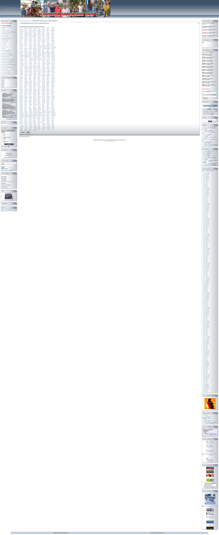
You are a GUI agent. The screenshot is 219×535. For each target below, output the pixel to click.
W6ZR (30, 103)
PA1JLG (39, 29)
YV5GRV (35, 127)
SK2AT (30, 51)
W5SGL (21, 98)
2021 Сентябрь (206, 336)
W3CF (34, 86)
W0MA (52, 77)
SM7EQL (39, 55)
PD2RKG (26, 36)
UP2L (39, 63)
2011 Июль (205, 185)
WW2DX (48, 120)
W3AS (21, 86)
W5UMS (35, 98)
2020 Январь (206, 312)
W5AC (52, 94)
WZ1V (52, 122)
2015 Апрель (206, 243)
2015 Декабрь (206, 252)
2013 (25, 20)
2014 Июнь (205, 230)
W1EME (26, 81)
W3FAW (43, 86)
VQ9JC (34, 75)
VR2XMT (39, 75)
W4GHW (35, 90)
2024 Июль (205, 372)
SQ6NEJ (39, 57)
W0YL (34, 79)
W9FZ (52, 108)
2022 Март (205, 344)
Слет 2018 (206, 135)
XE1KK (34, 123)
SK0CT (52, 49)
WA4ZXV (48, 112)
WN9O (30, 120)
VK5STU (35, 74)
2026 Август (205, 391)
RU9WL (34, 47)
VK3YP (25, 73)
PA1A (39, 27)
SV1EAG (53, 57)
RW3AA (48, 47)
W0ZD (39, 79)
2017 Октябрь (206, 279)
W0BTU (34, 77)
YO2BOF (44, 124)
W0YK (30, 79)
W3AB (48, 85)
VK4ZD (21, 74)
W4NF (43, 92)
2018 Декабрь (206, 297)
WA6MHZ (31, 113)
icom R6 (3, 179)
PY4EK (21, 44)
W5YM (52, 98)
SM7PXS (44, 55)
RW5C (21, 48)
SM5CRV (44, 53)
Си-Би (4, 138)
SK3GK (39, 51)
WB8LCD (22, 116)
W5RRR (53, 97)
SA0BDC (39, 49)
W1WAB (26, 83)
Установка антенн (207, 131)
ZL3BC (39, 129)
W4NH (48, 92)
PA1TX (52, 29)
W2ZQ (43, 85)
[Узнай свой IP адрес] (6, 209)
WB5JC (48, 115)
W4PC (30, 93)
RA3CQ (53, 44)
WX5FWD (40, 122)
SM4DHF (35, 53)
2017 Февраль (206, 268)
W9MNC (30, 109)
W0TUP (48, 78)
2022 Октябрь (206, 350)
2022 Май (205, 347)
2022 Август (205, 349)
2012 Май (205, 198)
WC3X (39, 116)
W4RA (39, 93)
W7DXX (21, 104)
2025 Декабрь (206, 385)
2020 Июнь (205, 318)
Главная (21, 20)
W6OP (30, 101)
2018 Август (205, 291)
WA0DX (21, 111)
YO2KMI (48, 124)
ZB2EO (52, 127)
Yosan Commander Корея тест (210, 132)
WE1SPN (48, 118)
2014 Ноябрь (206, 236)
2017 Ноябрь (206, 280)
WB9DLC (31, 116)
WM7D (21, 120)
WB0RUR (26, 115)
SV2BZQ (39, 59)
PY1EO (30, 42)
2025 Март (205, 379)
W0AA (25, 77)
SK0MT (21, 51)
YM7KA (34, 124)
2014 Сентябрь (206, 234)
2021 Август (205, 335)
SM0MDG (44, 52)
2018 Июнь (205, 289)
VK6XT (52, 74)
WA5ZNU (26, 113)
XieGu (205, 136)
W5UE (30, 98)
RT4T (25, 47)
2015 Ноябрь (206, 250)
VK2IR (30, 71)
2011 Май (205, 183)
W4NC (39, 92)
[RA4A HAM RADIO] (210, 514)
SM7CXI (35, 55)
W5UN (39, 98)
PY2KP (34, 42)
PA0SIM (34, 27)
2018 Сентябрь (206, 293)
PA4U (48, 32)
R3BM (25, 44)
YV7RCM (44, 127)
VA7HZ (43, 66)
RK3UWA (44, 45)
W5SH (25, 98)
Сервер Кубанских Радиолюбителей (207, 421)
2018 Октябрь (206, 294)
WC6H (52, 116)
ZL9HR (21, 130)
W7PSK (39, 104)
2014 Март (205, 226)
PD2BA (52, 34)
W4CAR (48, 89)
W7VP (25, 105)
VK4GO (39, 73)
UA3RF (25, 63)
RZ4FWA (48, 48)
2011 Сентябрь (206, 188)
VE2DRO (31, 67)
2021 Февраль (206, 327)
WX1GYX (26, 122)
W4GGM (26, 90)
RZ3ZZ (39, 48)
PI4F (21, 40)
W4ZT (48, 94)
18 (216, 110)
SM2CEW (26, 53)
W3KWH (30, 88)
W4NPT (53, 92)
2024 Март (205, 367)
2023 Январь (206, 353)
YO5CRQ (22, 126)
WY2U (43, 122)
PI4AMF (30, 38)
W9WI (43, 109)
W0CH (39, 77)
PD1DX (43, 34)
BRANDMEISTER (207, 142)
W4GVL (48, 90)
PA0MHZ (31, 27)
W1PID (39, 82)
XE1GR (30, 123)
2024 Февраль (206, 366)
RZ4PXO (53, 48)
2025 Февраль (206, 377)
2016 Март (205, 256)
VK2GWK (26, 71)
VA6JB (39, 66)
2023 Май (205, 357)
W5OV (34, 97)
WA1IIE (30, 111)
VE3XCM (35, 68)
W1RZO (48, 82)
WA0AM (53, 109)
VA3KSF (26, 66)
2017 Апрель (206, 271)
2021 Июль (205, 334)
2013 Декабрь (206, 222)
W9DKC (48, 108)
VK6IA (39, 74)
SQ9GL (43, 57)
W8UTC (48, 107)
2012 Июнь (205, 199)
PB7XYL (48, 33)
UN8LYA (35, 63)
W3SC (34, 88)
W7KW (30, 104)
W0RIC (34, 78)
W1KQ (48, 81)
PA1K (43, 29)
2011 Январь (206, 178)
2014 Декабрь (206, 238)
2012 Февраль (206, 194)
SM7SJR (48, 55)
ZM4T (30, 130)
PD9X (52, 36)
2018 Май (205, 288)
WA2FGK (44, 111)
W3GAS (53, 86)
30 (212, 113)
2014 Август (205, 233)
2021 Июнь (205, 332)
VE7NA (43, 70)
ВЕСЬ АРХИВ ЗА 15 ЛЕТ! (208, 170)
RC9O (25, 45)
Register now (38, 6)
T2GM (34, 60)
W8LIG (34, 107)
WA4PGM (40, 112)
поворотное (3, 187)
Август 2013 (213, 104)
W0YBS (26, 79)
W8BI (43, 105)
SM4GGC (40, 53)
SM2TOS (31, 53)
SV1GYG (22, 59)
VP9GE (25, 75)
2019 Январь (206, 298)
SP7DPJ (48, 56)
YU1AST (48, 126)
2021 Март (205, 329)
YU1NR (52, 126)
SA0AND (35, 49)
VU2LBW (44, 75)
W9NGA (35, 109)
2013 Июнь (205, 215)
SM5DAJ (48, 53)
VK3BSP (44, 71)
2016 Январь (206, 253)
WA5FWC (53, 112)
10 (31, 20)
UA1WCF (22, 63)
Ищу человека (207, 134)
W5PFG (39, 97)
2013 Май (205, 213)
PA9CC (34, 33)
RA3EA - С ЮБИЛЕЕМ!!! (210, 160)
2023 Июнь (205, 358)
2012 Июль (205, 201)
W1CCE (53, 79)
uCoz (164, 532)
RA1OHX (48, 44)
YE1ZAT (21, 124)
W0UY (21, 79)
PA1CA (21, 29)
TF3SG (34, 62)
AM (4, 142)
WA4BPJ (22, 112)
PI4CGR (39, 38)
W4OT (21, 93)
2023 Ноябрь (206, 362)
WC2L (34, 116)
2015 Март (205, 242)
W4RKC (43, 93)
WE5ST (52, 118)
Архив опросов (10, 145)
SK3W (48, 51)
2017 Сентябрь (206, 277)
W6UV (48, 101)
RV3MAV (44, 47)
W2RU (34, 85)
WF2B (30, 119)
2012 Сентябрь (206, 203)
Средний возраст (210, 164)
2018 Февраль (206, 284)
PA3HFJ (35, 32)
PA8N (30, 33)
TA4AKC (53, 60)
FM (4, 135)
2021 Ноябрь (206, 339)
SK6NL (30, 52)
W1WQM (35, 83)
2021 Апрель (206, 330)
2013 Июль (205, 216)
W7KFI (25, 104)
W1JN (43, 81)
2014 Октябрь (206, 235)
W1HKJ (34, 81)
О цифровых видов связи (209, 144)
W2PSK (52, 83)
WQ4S (34, 120)
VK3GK (52, 71)
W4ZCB (43, 94)
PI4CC (34, 38)
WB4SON (44, 115)
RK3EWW (206, 415)
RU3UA (30, 47)
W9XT (48, 109)
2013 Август (205, 217)
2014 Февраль (206, 225)
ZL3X (52, 129)
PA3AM (39, 30)
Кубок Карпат (206, 141)
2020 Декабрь (206, 325)
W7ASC (34, 103)
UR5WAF (48, 63)
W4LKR (30, 92)
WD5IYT (39, 118)
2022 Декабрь (206, 352)
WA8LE (48, 113)
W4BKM (43, 89)
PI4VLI (48, 40)
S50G (21, 49)
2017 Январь (206, 267)
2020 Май (205, 317)
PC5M (21, 34)
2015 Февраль (206, 240)
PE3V (30, 37)
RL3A (52, 45)
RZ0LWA (31, 48)
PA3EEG (53, 30)
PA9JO (39, 33)
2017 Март (205, 270)
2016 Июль (205, 261)
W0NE (25, 78)
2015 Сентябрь (206, 248)
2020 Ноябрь (206, 323)
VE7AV (25, 70)
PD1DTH (39, 34)
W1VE (21, 83)
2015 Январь (206, 239)
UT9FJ (34, 64)
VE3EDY (44, 67)
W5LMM (48, 96)
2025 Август (205, 382)
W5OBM (30, 97)
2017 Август (205, 276)
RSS (43, 3)
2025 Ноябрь (206, 384)
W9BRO (35, 108)
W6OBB (26, 101)
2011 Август (205, 186)
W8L (30, 107)
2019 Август (205, 306)
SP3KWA (26, 56)
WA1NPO (35, 111)
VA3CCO (22, 66)
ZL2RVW (35, 129)
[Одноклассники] (26, 132)
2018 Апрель (206, 286)
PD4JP (43, 36)
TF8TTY (44, 62)
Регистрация (10, 170)
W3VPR (39, 88)
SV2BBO (35, 59)
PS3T (48, 41)
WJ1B (39, 119)
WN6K (25, 120)
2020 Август (205, 320)
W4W (30, 94)
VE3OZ (21, 68)
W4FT (21, 90)
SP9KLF (26, 57)
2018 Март (205, 285)
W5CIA (25, 96)
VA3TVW (31, 66)
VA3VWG (35, 66)
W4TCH (48, 93)
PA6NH (21, 33)
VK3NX (21, 73)
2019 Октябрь (206, 308)
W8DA (52, 105)
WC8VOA (22, 118)
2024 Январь (206, 364)
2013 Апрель (206, 212)
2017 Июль (205, 275)
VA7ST (48, 66)
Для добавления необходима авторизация (9, 118)
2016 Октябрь (206, 265)
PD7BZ (48, 36)
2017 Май (205, 272)
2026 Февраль (206, 388)
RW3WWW (53, 47)
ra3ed (8, 157)
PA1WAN (22, 30)
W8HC (25, 107)
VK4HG (43, 73)
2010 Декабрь (206, 176)
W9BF (30, 108)
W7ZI (30, 105)
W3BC (25, 86)
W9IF (25, 109)
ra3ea (5, 157)
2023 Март (205, 355)
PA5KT (52, 32)
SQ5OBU (35, 57)
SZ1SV (25, 60)
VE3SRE (26, 68)
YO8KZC (31, 126)
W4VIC (25, 94)
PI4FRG (26, 40)
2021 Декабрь (206, 340)
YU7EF (25, 127)
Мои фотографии (9, 199)
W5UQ (43, 98)
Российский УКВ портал (209, 423)
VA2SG (52, 64)
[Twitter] (24, 132)
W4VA (52, 93)
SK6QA (34, 52)
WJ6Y (48, 119)
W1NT (34, 82)
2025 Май (205, 381)
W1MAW (53, 81)
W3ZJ (52, 88)
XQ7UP (43, 123)
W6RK (39, 101)
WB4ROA (40, 115)
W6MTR (21, 101)
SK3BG (34, 51)
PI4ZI (25, 41)
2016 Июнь (205, 259)
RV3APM (39, 47)
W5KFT (43, 96)
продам (3, 177)
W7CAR (48, 103)
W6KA (48, 100)
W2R (21, 85)
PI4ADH (26, 38)
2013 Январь (206, 208)
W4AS (30, 89)
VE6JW (48, 68)
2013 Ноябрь (206, 221)
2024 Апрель (206, 368)
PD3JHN (39, 36)
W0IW (48, 77)
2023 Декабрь (206, 363)
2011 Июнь (205, 184)
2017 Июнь (205, 274)
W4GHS (30, 90)
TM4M (48, 62)
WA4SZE (44, 112)
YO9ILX (39, 126)
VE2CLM (26, 67)
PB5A (43, 33)
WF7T (34, 119)
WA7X (43, 113)
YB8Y (52, 123)
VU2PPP (48, 75)
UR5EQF (44, 63)
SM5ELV (53, 53)
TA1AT (43, 60)
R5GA (39, 44)
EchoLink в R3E (207, 130)
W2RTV (30, 85)
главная (32, 6)
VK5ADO (26, 74)
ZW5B (34, 130)
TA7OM (21, 62)
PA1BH (48, 27)
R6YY (43, 44)
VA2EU (48, 64)
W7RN (52, 104)
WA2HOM (49, 111)
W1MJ (21, 82)
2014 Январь (206, 224)
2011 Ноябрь (206, 190)
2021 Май (205, 331)
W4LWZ (34, 92)
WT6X (39, 120)
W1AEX (43, 79)
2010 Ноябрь (206, 175)
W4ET (52, 89)
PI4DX (52, 38)
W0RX (39, 78)
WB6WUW (53, 115)
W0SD (43, 78)
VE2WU (39, 67)
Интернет (5, 141)
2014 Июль (205, 231)
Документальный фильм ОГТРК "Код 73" (210, 152)
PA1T (48, 29)
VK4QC (48, 73)
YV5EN (30, 127)
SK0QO (26, 51)
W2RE (25, 85)
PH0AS (48, 37)
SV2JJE (48, 59)
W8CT (48, 105)
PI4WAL (53, 40)
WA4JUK (35, 112)
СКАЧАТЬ (204, 24)
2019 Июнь (205, 304)
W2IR (48, 83)
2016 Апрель (206, 257)
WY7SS (48, 122)
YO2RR (53, 124)
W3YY (48, 88)
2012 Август (205, 202)
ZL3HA (43, 129)
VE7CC (34, 70)
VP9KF (30, 75)
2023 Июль (205, 359)
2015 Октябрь (206, 249)
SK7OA (39, 52)
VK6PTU (48, 74)
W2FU (39, 83)
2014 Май (205, 229)
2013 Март (205, 211)
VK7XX (21, 75)
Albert (32, 134)
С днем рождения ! (210, 157)
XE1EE (25, 123)
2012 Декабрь (206, 207)
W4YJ (39, 94)
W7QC (43, 104)
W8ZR (25, 108)
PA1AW (43, 27)
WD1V (25, 118)
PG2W (39, 37)
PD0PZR (35, 34)
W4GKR (43, 90)
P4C (21, 27)
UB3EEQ (12, 157)
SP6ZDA (44, 56)
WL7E (52, 119)
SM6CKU (26, 55)
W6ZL (25, 103)
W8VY (21, 108)
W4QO (34, 93)
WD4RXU (35, 118)
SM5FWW (22, 55)
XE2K (39, 123)
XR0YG (48, 123)
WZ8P (21, 123)
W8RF (43, 107)
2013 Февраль (206, 210)
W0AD (30, 77)
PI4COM (44, 38)
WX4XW (35, 122)
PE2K (25, 37)
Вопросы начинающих (208, 127)
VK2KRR (35, 71)
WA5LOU (22, 113)
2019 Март (205, 300)
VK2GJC (22, 71)
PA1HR (30, 29)
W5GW (34, 96)
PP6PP (43, 41)
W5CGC (21, 96)
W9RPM (39, 109)
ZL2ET (30, 129)
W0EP (43, 77)
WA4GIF (30, 112)
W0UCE (53, 78)
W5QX (43, 97)
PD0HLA (26, 34)
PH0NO (53, 37)
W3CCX (30, 86)
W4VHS (21, 94)
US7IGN (53, 63)
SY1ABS (21, 60)
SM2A (21, 53)
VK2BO (52, 70)
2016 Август (205, 262)
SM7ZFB (53, 55)
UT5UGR (22, 64)
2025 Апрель (206, 380)
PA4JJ (43, 32)
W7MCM (35, 104)
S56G (30, 49)
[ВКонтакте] (23, 132)
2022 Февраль (206, 343)
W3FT (48, 86)
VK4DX (34, 73)
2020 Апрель (206, 316)
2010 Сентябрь (206, 172)
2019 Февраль (206, 299)
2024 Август (205, 373)
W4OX (25, 93)
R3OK (30, 44)
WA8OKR (53, 113)
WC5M (48, 116)
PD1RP (48, 34)
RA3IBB (21, 45)
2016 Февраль (206, 254)
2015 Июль (205, 247)
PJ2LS (30, 41)
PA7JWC (26, 33)
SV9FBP (53, 59)
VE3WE (30, 68)
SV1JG (25, 59)
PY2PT (39, 42)
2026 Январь (206, 386)
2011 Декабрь (206, 192)
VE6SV (21, 70)
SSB (4, 134)
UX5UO (43, 64)
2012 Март (205, 195)
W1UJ (52, 82)
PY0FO (25, 42)
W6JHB (43, 100)
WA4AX (52, 111)
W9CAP (39, 108)
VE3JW (48, 67)
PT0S (52, 41)
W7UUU (21, 105)
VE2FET (35, 67)
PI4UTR (39, 40)
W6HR (39, 100)
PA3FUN (21, 32)
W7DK (52, 103)
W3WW (43, 88)
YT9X (43, 126)
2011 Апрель (206, 181)
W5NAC (21, 97)
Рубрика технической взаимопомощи (6, 185)
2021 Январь (206, 326)
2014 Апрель (206, 227)
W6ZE (21, 103)
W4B (39, 89)
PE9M (34, 37)
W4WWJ (35, 94)
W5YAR (48, 98)
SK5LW (21, 52)
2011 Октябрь (206, 189)
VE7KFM (39, 70)
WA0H (25, 111)
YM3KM (30, 124)
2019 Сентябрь (206, 307)
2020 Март (205, 315)
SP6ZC (39, 56)
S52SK (25, 49)
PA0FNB (26, 27)
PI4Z (21, 41)
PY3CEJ (53, 42)
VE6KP (52, 68)
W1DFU (21, 81)
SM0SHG (48, 52)
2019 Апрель (206, 302)
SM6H (30, 55)
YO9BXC (35, 126)
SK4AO (52, 51)
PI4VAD (43, 40)
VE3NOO (53, 67)
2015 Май (205, 244)
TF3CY (30, 62)
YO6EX (25, 126)
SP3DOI (21, 56)
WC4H (43, 116)
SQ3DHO (31, 57)
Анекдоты (206, 143)
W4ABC (21, 89)
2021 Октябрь (206, 338)
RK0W (34, 45)
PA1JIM (34, 29)
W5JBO (39, 96)
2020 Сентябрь (206, 321)
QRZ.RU (205, 419)
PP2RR (39, 41)
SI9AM (48, 49)
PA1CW (26, 29)
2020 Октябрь (206, 322)
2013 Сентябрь (206, 218)
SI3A (43, 49)
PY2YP (48, 42)
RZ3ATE (35, 48)
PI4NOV (35, 40)
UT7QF (26, 64)
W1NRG (30, 82)
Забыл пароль (4, 170)
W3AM (52, 85)
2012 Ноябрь (206, 206)
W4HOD (21, 92)
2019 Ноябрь (206, 309)
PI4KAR (30, 40)
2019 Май (205, 303)
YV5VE (39, 127)
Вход (113, 140)
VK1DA (48, 70)
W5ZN (21, 100)
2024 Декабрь (206, 376)
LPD (4, 140)
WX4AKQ (31, 122)
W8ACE (39, 105)
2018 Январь (206, 283)
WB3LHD (31, 115)
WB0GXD (22, 115)
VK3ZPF (30, 73)
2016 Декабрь (206, 266)
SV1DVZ (48, 57)
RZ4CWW (44, 48)
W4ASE (34, 89)
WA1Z (39, 111)
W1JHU (39, 81)
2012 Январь (206, 193)
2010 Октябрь (206, 174)
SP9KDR (53, 56)
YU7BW (21, 127)
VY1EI (52, 75)
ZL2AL (21, 129)
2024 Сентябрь (206, 375)
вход (44, 6)
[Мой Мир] (28, 132)
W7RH (48, 104)
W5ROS (48, 97)
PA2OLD (30, 30)
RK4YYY (48, 45)
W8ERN (21, 107)
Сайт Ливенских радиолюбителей (206, 417)
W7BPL (43, 103)
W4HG (52, 90)
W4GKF (39, 90)
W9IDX (21, 109)
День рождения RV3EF (210, 165)
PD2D (21, 36)
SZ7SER (30, 60)
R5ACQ (34, 44)
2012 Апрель (206, 197)
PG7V (43, 37)
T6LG (39, 60)
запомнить (5, 168)
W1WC (30, 83)
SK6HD (25, 52)
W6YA (52, 101)
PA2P (34, 30)
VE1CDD (53, 66)
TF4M (39, 62)
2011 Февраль (206, 179)
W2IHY (43, 83)
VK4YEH (53, 73)
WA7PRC (39, 113)
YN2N (39, 124)
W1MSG (26, 82)
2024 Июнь (205, 371)
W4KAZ (26, 92)
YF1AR (25, 124)
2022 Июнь (205, 348)
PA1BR (52, 27)
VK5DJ (30, 74)
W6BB (25, 100)
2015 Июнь (205, 245)
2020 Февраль (206, 313)
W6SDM (43, 101)
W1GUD (30, 81)
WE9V (21, 119)
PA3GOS (31, 32)
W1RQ (43, 82)
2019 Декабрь (206, 311)
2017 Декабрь (206, 281)
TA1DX (48, 60)
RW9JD (26, 48)
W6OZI (34, 101)
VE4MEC (44, 68)
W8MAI (39, 107)
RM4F (21, 47)
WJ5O (43, 119)
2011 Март (205, 180)
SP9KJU (21, 57)
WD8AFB (44, 118)
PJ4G (34, 41)
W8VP (52, 107)
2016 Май (205, 258)
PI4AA (21, 38)
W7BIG (39, 103)
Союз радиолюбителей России (210, 422)
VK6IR (43, 74)
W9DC (43, 108)
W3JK (25, 88)
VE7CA (30, 70)
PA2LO (25, 30)
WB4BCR (35, 115)
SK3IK (43, 51)
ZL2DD (25, 129)
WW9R (52, 120)
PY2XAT (43, 42)
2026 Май (205, 390)
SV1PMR (31, 59)
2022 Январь (206, 341)
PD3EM (34, 36)
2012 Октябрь (206, 204)
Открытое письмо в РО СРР (210, 145)
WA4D (25, 112)
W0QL (30, 78)
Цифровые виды (7, 137)
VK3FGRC (49, 71)
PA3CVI (48, 30)
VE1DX (21, 67)
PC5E (52, 33)
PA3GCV (26, 32)
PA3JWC (39, 32)
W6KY (52, 100)
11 (216, 108)
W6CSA (34, 100)
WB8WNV (26, 116)
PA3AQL (44, 30)
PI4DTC (48, 38)
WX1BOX (22, 122)
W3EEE (39, 86)
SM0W (52, 52)
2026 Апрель (206, 389)
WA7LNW (35, 113)
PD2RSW (31, 36)
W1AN (48, 79)
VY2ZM (21, 77)
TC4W (25, 62)
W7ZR (34, 105)
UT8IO (30, 64)
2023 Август (205, 361)
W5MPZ (53, 96)
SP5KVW (35, 56)
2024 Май (205, 370)
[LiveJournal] (30, 132)
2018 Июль (205, 290)
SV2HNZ (44, 59)
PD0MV (30, 34)
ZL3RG (48, 129)
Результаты (3, 145)
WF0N (25, 119)
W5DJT (30, 96)
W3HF (21, 88)
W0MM (21, 78)
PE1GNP (22, 37)
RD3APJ (30, 45)
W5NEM (26, 97)
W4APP (26, 89)
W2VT (39, 85)
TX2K (52, 62)
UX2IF (39, 64)
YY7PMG (48, 127)
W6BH (30, 100)
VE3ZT (39, 68)
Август (28, 20)
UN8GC (30, 63)
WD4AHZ (31, 118)
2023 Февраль (206, 354)
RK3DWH (40, 45)
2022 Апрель (206, 345)
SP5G (30, 56)
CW (4, 133)
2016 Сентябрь (206, 263)
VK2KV (39, 71)
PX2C (21, 42)
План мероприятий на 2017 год (210, 139)
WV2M (43, 120)
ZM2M (25, 130)
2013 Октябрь (206, 220)
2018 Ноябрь (206, 295)
